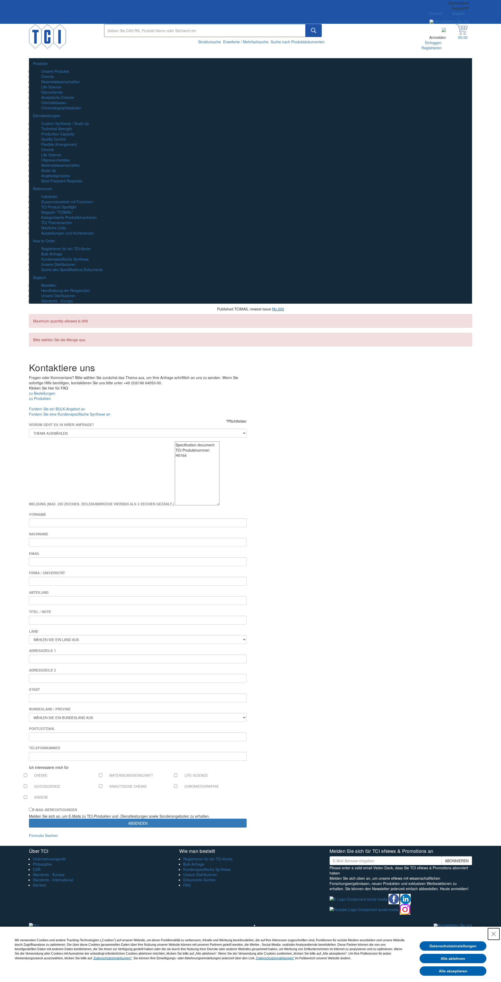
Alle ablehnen (453, 958)
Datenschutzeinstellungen (453, 946)
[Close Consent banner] (493, 934)
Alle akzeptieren (453, 971)
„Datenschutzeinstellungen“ (112, 958)
